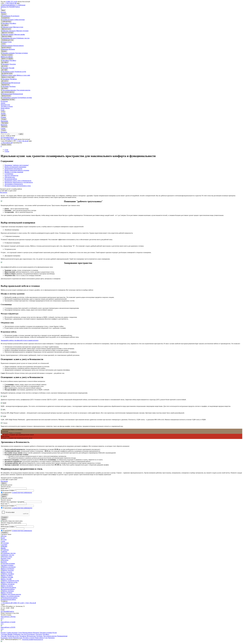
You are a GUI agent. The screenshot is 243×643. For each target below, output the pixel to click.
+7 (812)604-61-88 (6, 603)
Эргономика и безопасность (14, 184)
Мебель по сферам (7, 57)
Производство (5, 105)
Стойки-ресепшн (6, 21)
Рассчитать (3, 192)
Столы (3, 43)
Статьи (4, 130)
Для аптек (4, 66)
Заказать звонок (6, 144)
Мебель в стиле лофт (8, 77)
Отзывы (4, 119)
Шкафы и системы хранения (14, 172)
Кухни (55, 632)
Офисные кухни (6, 29)
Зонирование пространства (13, 168)
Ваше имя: (5, 488)
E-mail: (3, 528)
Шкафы (10, 634)
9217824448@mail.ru (13, 7)
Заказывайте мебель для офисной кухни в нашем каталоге (19, 340)
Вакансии (4, 126)
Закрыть (4, 483)
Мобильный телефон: (8, 490)
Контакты (4, 132)
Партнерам (5, 123)
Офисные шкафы (6, 36)
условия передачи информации (22, 492)
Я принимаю (17, 492)
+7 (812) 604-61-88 (10, 3)
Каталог (3, 12)
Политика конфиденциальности (32, 639)
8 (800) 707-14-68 (11, 1)
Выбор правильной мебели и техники (17, 170)
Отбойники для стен (7, 40)
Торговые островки (7, 55)
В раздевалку (5, 17)
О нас (2, 110)
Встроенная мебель (11, 179)
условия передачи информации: (22, 508)
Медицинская (5, 84)
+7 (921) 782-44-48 (22, 141)
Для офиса (5, 25)
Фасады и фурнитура (11, 175)
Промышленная (6, 95)
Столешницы (9, 174)
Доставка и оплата (7, 106)
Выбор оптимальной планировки (15, 167)
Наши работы (5, 108)
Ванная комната (6, 47)
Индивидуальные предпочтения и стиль (18, 186)
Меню (3, 10)
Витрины (4, 51)
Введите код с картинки (9, 502)
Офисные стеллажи (7, 32)
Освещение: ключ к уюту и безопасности (18, 180)
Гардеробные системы (8, 99)
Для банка (4, 88)
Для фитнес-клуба (7, 73)
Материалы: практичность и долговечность (19, 182)
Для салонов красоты (8, 92)
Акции (3, 103)
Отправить (5, 494)
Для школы (5, 81)
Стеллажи (4, 634)
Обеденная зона (10, 177)
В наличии (4, 101)
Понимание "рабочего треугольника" (17, 165)
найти (21, 134)
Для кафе (4, 69)
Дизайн (4, 115)
